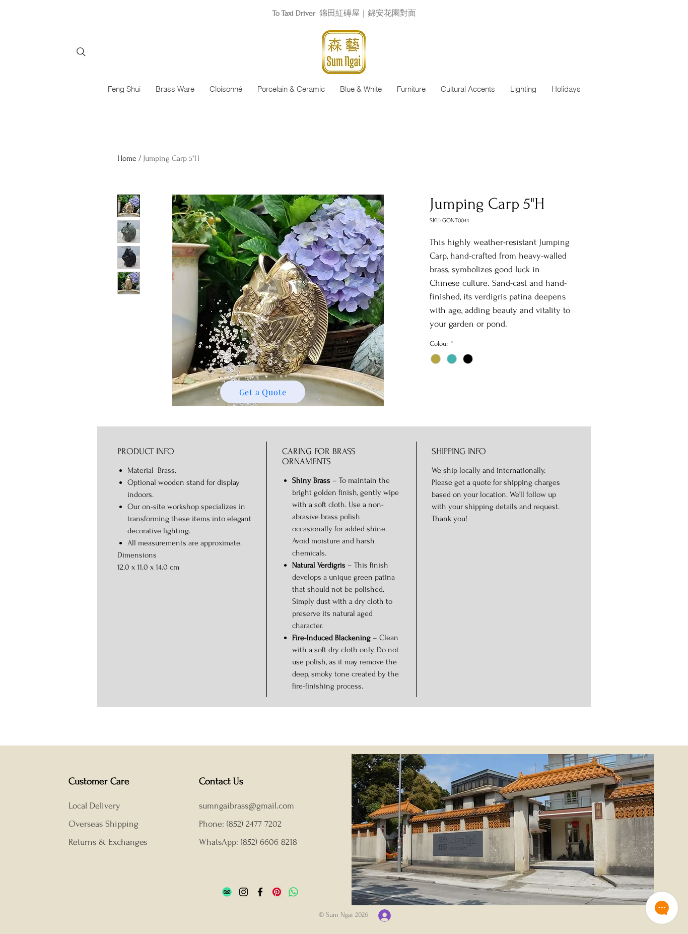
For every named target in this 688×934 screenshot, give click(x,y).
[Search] (80, 52)
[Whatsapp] (293, 892)
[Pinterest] (277, 892)
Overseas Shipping (104, 824)
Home (126, 158)
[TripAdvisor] (227, 892)
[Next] (635, 13)
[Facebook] (260, 892)
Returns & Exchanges (107, 842)
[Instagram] (243, 892)
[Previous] (52, 13)
